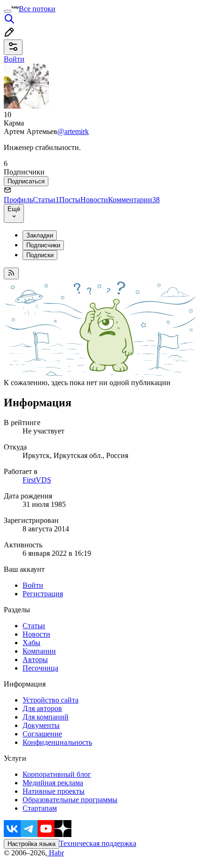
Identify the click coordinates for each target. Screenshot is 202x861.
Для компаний (46, 717)
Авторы (35, 660)
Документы (41, 725)
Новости (94, 200)
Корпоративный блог (57, 774)
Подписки (40, 255)
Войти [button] (14, 59)
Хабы (31, 643)
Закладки (39, 235)
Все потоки (37, 9)
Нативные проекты (54, 791)
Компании (39, 651)
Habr (55, 853)
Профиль (18, 200)
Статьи (46, 200)
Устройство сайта (50, 700)
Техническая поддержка (97, 843)
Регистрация (43, 594)
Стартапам (40, 808)
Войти (33, 585)
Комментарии (134, 200)
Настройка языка (31, 843)
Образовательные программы (70, 800)
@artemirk (73, 131)
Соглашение (42, 734)
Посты (69, 200)
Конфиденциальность (57, 742)
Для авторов (42, 708)
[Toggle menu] (7, 11)
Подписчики (43, 245)
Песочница (40, 668)
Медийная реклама (53, 783)
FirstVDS (37, 480)
